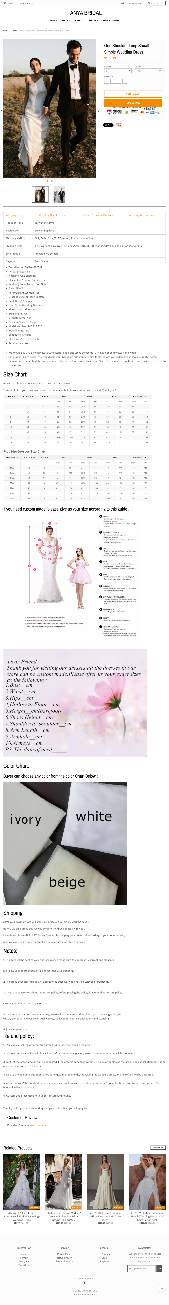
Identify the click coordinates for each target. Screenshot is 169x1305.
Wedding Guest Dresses (53, 215)
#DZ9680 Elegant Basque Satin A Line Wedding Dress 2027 (105, 1216)
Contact (24, 1257)
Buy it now (133, 102)
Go (159, 1269)
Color (138, 66)
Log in (122, 3)
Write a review (38, 1125)
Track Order (24, 1265)
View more (158, 1147)
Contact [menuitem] (93, 20)
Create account (136, 3)
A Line (14, 30)
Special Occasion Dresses (98, 215)
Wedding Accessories (141, 215)
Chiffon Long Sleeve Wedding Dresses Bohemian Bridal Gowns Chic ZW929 (64, 1216)
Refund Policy (64, 1257)
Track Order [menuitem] (111, 20)
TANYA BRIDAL (85, 13)
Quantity (108, 77)
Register (104, 1261)
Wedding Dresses (16, 215)
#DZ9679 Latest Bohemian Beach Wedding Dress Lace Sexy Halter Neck (147, 1216)
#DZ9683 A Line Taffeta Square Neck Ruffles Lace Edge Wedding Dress (21, 1216)
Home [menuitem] (53, 20)
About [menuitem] (79, 20)
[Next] (98, 111)
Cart (157, 3)
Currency (22, 3)
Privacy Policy (64, 1253)
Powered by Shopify (84, 1294)
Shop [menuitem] (65, 20)
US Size (107, 66)
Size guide (24, 1261)
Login (104, 1257)
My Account (105, 1253)
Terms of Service (64, 1261)
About (24, 1253)
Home (6, 30)
